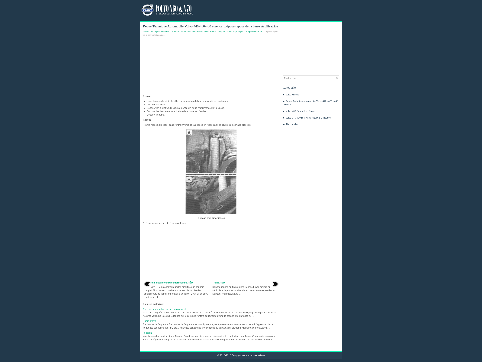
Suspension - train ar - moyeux (211, 31)
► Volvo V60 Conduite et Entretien (300, 111)
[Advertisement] (211, 66)
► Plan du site (290, 124)
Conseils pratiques (235, 31)
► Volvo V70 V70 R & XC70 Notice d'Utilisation (307, 117)
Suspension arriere (254, 31)
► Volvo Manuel (291, 94)
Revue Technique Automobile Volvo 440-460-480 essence (169, 31)
